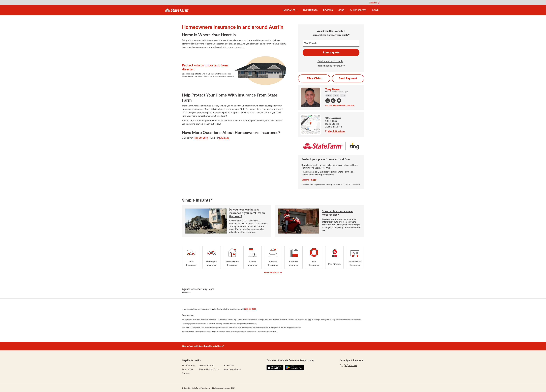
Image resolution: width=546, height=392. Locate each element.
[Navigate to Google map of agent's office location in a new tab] (339, 100)
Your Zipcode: (311, 43)
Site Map (186, 373)
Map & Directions (336, 131)
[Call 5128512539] (327, 100)
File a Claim (314, 78)
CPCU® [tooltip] (336, 95)
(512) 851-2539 (359, 10)
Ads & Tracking (188, 365)
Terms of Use (187, 369)
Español (373, 2)
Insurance (289, 10)
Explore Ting (307, 180)
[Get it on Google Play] (294, 367)
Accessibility (229, 365)
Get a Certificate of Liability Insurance (339, 105)
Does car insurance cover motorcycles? (337, 213)
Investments (310, 10)
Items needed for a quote (331, 65)
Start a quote (331, 52)
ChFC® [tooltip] (328, 95)
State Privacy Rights (232, 369)
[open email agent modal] (333, 101)
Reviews (328, 10)
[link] (177, 10)
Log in (375, 10)
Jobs (341, 10)
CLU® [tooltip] (343, 95)
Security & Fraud (206, 365)
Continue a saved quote (330, 61)
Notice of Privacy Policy (209, 369)
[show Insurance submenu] (296, 10)
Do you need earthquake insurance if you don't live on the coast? (247, 213)
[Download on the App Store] (275, 367)
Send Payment (348, 78)
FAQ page (224, 138)
